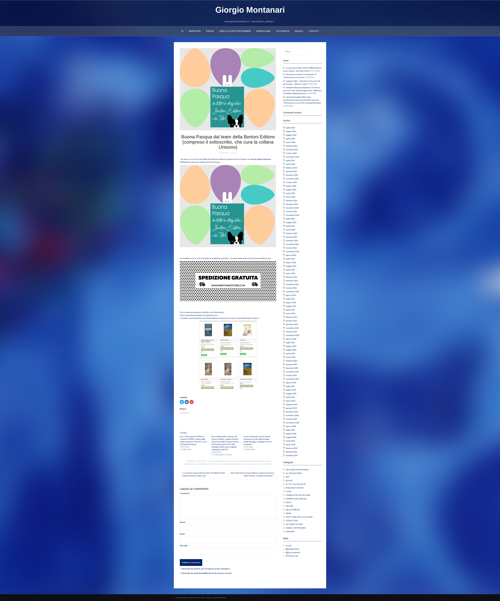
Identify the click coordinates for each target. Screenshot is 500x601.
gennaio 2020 (291, 364)
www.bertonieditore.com (261, 258)
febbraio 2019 (291, 404)
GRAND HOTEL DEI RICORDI (298, 495)
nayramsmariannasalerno (233, 464)
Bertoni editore (219, 159)
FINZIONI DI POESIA (295, 488)
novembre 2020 (292, 328)
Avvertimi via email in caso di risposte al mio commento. (206, 569)
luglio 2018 (290, 430)
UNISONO (201, 461)
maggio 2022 (291, 266)
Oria (208, 597)
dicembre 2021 (292, 280)
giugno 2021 (291, 302)
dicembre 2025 (292, 149)
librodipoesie (217, 464)
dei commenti (293, 552)
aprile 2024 (290, 193)
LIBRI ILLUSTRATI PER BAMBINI (235, 31)
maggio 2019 (291, 393)
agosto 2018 (291, 426)
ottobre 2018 (291, 419)
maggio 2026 (291, 135)
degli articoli (292, 549)
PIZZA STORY (292, 520)
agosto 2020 (291, 339)
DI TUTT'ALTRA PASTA (296, 484)
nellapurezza (249, 464)
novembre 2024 (292, 179)
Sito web (183, 545)
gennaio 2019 (291, 408)
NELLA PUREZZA (293, 510)
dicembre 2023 (292, 204)
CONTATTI (313, 31)
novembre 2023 (292, 208)
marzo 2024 (290, 197)
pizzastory (258, 464)
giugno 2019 (291, 390)
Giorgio (234, 153)
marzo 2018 (290, 444)
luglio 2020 (290, 342)
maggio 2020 (291, 350)
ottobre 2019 (291, 375)
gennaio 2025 (291, 171)
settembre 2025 (292, 157)
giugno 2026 (291, 131)
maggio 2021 (291, 306)
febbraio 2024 (291, 200)
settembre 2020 (292, 335)
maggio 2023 (291, 222)
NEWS (288, 513)
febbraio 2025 (291, 168)
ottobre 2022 (291, 248)
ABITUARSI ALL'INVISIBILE (297, 469)
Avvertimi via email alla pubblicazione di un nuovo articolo (207, 573)
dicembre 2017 (292, 455)
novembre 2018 (292, 415)
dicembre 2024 (292, 175)
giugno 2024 (291, 186)
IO (182, 31)
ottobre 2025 (291, 153)
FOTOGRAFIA (283, 31)
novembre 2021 (292, 284)
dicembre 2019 (292, 368)
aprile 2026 (290, 138)
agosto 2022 (291, 255)
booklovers (232, 461)
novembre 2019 (292, 372)
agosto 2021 (291, 295)
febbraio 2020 (291, 361)
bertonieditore (221, 461)
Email (183, 534)
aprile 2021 (290, 310)
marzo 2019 (290, 401)
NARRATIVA (195, 31)
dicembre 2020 (292, 324)
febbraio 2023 (291, 233)
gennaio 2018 (291, 452)
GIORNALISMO (263, 31)
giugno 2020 (291, 346)
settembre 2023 (292, 215)
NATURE (289, 506)
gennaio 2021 (291, 321)
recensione (267, 464)
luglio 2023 (290, 219)
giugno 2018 (291, 433)
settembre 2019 (292, 379)
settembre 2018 (292, 423)
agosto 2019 (291, 382)
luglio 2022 (290, 259)
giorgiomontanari (204, 464)
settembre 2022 (292, 251)
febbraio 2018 (291, 448)
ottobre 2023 (291, 211)
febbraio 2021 (291, 317)
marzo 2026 (290, 142)
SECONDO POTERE (294, 524)
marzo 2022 (290, 273)
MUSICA (299, 31)
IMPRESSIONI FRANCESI (296, 499)
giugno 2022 (291, 262)
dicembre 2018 (292, 412)
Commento (185, 493)
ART (288, 477)
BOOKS (289, 480)
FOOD (288, 491)
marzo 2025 (290, 164)
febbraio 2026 (291, 146)
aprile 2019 (290, 397)
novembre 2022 (292, 244)
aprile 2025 (290, 160)
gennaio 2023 (291, 237)
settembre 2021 (292, 291)
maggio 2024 (291, 189)
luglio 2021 (290, 299)
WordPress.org (292, 556)
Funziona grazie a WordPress (187, 597)
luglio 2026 (290, 128)
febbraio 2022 (291, 277)
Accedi (288, 545)
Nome (183, 522)
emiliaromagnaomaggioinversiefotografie (254, 461)
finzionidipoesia (190, 464)
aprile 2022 (290, 270)
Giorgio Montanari (250, 9)
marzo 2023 (290, 230)
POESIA (210, 31)
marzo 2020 (290, 357)
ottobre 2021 (291, 288)
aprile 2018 (290, 441)
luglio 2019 (290, 386)
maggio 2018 (291, 437)
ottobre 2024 (291, 182)
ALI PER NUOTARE (294, 473)
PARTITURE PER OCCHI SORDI (299, 517)
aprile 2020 (290, 353)
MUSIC (289, 502)
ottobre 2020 (291, 331)
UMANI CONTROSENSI (296, 528)
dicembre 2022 (292, 240)
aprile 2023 (290, 226)
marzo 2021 (290, 313)
